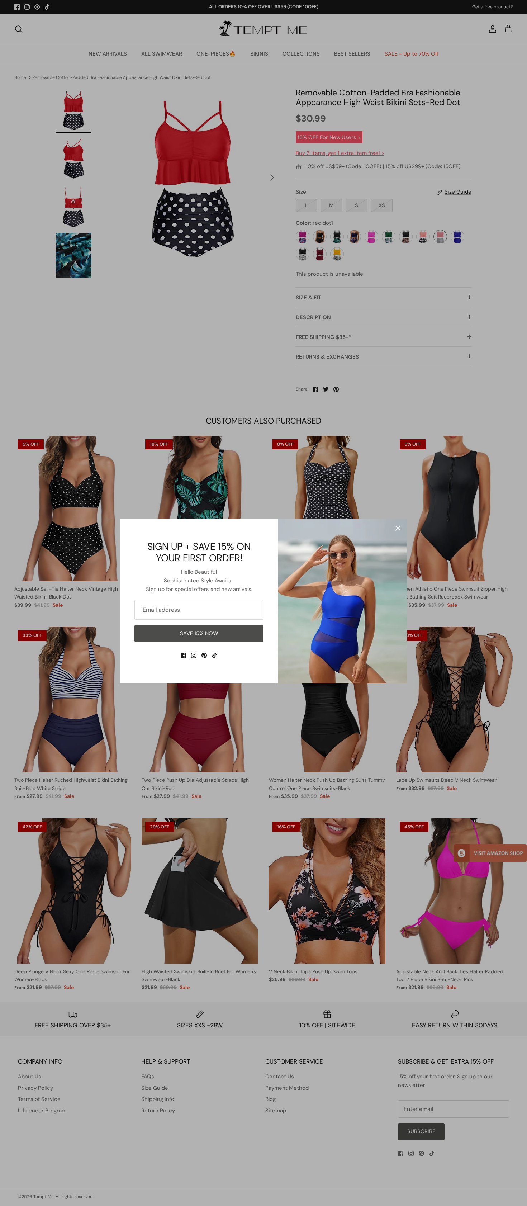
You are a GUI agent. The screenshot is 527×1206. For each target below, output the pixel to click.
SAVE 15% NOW (199, 633)
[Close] (398, 528)
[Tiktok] (214, 655)
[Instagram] (193, 655)
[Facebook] (183, 655)
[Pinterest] (204, 655)
